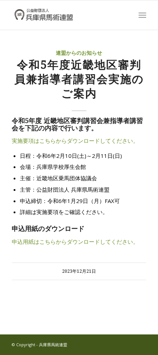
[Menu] (142, 15)
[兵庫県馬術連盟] (65, 15)
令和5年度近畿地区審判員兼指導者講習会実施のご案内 (79, 79)
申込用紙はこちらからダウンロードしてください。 (75, 241)
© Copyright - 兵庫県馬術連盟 (39, 344)
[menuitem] (142, 15)
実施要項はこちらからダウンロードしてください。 (75, 140)
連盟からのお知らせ (79, 53)
